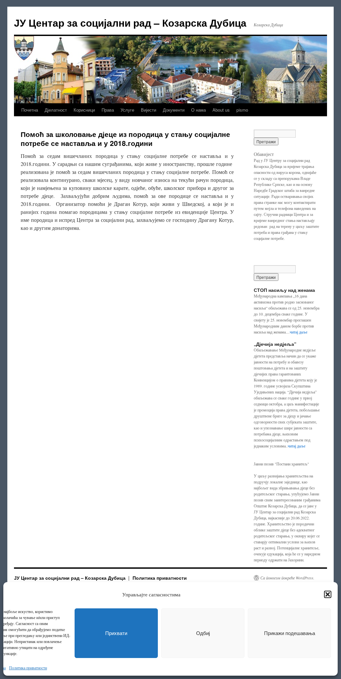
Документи (173, 110)
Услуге (127, 110)
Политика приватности (28, 667)
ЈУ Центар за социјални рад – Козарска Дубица (130, 22)
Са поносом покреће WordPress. (287, 577)
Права (108, 110)
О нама (198, 110)
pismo (242, 110)
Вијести (148, 110)
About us (221, 110)
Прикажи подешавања (289, 633)
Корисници (84, 110)
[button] (327, 594)
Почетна (29, 110)
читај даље (298, 332)
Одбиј (203, 633)
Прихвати (116, 633)
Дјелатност (56, 110)
